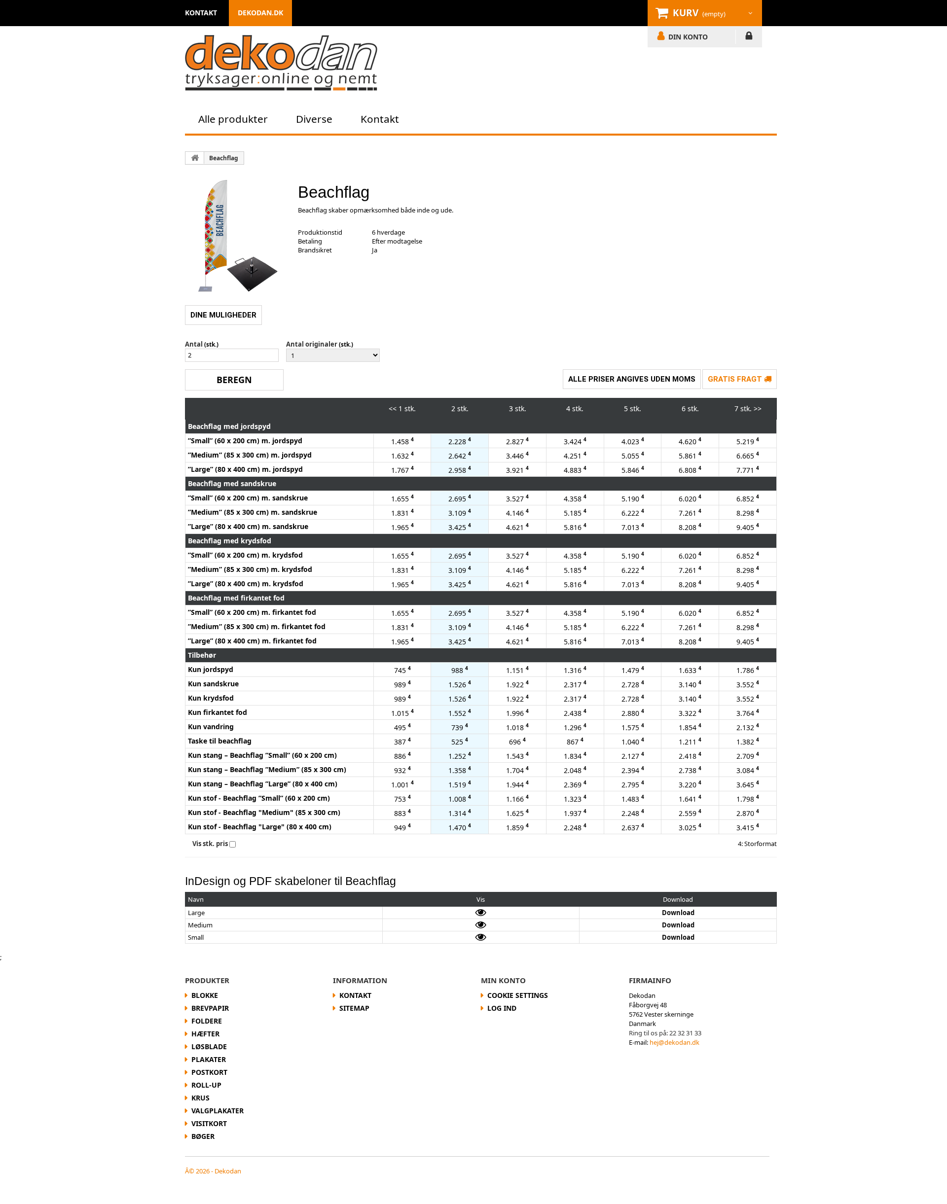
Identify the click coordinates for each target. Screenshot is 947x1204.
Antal (194, 344)
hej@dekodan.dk (674, 1042)
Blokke (204, 995)
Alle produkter (233, 119)
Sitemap (354, 1008)
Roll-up (206, 1085)
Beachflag (223, 158)
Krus (200, 1097)
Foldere (206, 1021)
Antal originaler (311, 344)
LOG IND (749, 37)
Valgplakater (217, 1110)
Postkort (209, 1072)
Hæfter (205, 1033)
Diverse (314, 119)
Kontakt (380, 119)
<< (393, 408)
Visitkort (209, 1123)
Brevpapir (210, 1008)
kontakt (201, 12)
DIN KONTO (688, 36)
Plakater (208, 1059)
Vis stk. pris (210, 843)
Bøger (203, 1136)
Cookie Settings (517, 995)
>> (758, 408)
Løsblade (209, 1046)
